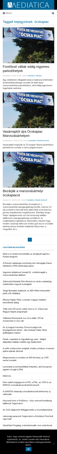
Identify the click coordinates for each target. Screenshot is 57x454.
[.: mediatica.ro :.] (28, 9)
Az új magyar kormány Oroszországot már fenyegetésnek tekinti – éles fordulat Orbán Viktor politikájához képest (25, 330)
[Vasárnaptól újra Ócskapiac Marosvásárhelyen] (28, 110)
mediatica (31, 76)
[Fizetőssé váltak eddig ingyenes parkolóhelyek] (28, 45)
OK (28, 449)
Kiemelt (46, 141)
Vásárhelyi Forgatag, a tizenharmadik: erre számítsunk (27, 425)
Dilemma (7, 376)
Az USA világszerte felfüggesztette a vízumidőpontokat (27, 410)
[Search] (53, 13)
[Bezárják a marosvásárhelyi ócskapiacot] (28, 170)
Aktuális (39, 76)
